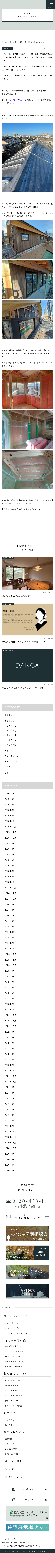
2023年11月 (10, 959)
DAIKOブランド (12, 1323)
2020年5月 (10, 1170)
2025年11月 (10, 832)
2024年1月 (10, 948)
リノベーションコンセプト (16, 1333)
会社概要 (9, 1438)
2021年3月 (10, 1120)
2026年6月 (10, 798)
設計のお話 (11, 725)
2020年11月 (10, 1142)
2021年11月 (10, 1081)
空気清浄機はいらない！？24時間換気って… (24, 642)
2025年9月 (10, 843)
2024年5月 (10, 926)
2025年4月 (10, 865)
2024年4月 (10, 931)
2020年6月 (10, 1164)
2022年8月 (10, 1037)
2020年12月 (10, 1137)
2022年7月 (10, 1042)
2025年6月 (10, 854)
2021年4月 (10, 1114)
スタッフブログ (11, 755)
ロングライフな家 (12, 1356)
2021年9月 (10, 1087)
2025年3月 (10, 870)
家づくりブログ (11, 720)
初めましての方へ (12, 1380)
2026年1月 (10, 821)
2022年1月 (10, 1070)
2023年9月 (10, 970)
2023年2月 (10, 1003)
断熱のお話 (11, 735)
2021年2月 (10, 1125)
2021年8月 (10, 1092)
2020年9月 (10, 1153)
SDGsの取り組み (12, 1454)
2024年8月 (10, 909)
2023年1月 (10, 1009)
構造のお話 (11, 730)
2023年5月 (10, 992)
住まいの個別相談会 (13, 1405)
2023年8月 (10, 976)
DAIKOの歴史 (11, 1449)
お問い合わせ (14, 1477)
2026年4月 (10, 804)
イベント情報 (14, 1461)
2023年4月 (10, 998)
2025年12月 (10, 826)
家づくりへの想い (12, 1328)
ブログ (9, 1469)
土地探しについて (12, 761)
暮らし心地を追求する (14, 1361)
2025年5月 (10, 859)
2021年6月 (10, 1103)
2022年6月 (10, 1048)
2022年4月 (10, 1053)
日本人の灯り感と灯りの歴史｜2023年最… (23, 688)
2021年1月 (10, 1131)
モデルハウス (10, 1419)
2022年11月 (10, 1020)
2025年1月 (10, 881)
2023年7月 (10, 981)
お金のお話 (11, 739)
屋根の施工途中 (17, 100)
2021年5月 (10, 1109)
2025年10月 (10, 837)
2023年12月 (10, 954)
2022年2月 (10, 1064)
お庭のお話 (11, 744)
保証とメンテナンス (13, 1400)
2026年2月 (10, 815)
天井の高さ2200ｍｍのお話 (16, 595)
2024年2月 (10, 942)
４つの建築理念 (15, 1341)
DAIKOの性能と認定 (13, 1395)
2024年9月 (10, 904)
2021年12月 (10, 1076)
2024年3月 (10, 937)
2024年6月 (10, 920)
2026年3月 (10, 809)
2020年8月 (10, 1159)
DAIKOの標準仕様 (13, 1390)
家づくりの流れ (11, 1385)
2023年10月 (10, 965)
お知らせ (8, 766)
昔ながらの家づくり (13, 1346)
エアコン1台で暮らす (14, 1351)
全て (6, 772)
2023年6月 (10, 987)
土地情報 (8, 715)
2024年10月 (10, 898)
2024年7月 (10, 915)
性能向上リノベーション (15, 1366)
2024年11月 (10, 893)
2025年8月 (10, 848)
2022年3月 (10, 1059)
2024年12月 (10, 887)
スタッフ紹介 (10, 1443)
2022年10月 (10, 1026)
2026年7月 (10, 793)
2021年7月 (10, 1098)
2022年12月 (10, 1015)
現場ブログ (9, 750)
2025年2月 (10, 876)
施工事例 (9, 1425)
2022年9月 (10, 1031)
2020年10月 (10, 1148)
